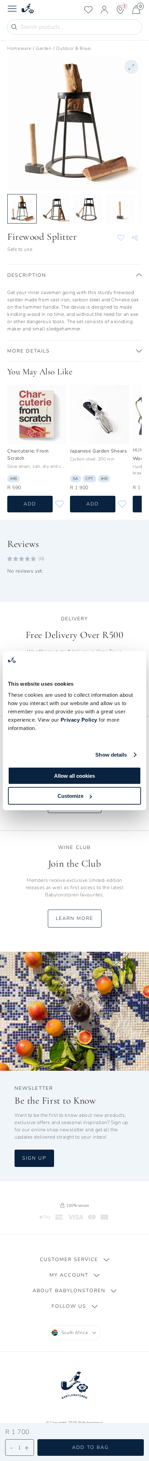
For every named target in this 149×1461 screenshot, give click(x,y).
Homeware (19, 48)
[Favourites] (88, 9)
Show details (111, 755)
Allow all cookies (74, 775)
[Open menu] (12, 9)
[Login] (104, 9)
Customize (71, 796)
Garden (44, 48)
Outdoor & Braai (73, 48)
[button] (74, 275)
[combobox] (74, 1332)
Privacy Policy (79, 719)
